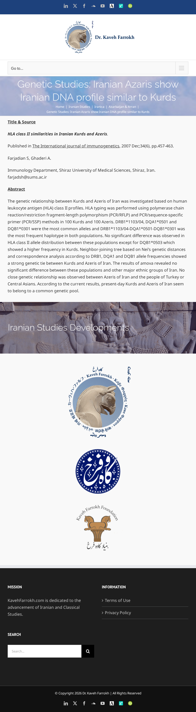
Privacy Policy (118, 612)
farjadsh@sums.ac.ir (27, 177)
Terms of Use (117, 600)
